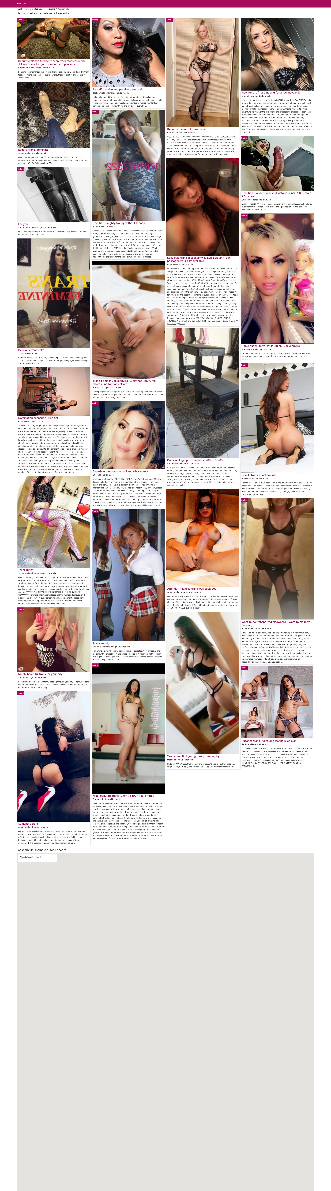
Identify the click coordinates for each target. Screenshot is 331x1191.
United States (38, 9)
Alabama (51, 9)
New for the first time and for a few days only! (271, 92)
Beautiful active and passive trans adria (118, 89)
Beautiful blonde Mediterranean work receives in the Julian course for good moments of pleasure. (52, 62)
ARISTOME (22, 3)
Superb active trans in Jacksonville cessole (120, 471)
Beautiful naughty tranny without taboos (119, 223)
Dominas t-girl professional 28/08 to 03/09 (195, 460)
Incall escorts (23, 9)
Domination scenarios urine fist (38, 418)
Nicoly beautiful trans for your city (40, 674)
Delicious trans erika (31, 350)
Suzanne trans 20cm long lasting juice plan (269, 740)
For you (23, 224)
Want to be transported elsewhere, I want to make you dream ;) (277, 623)
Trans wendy (101, 643)
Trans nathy (26, 569)
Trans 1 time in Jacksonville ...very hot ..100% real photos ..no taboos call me (124, 382)
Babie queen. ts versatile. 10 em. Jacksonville (271, 346)
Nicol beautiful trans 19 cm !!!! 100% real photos (123, 795)
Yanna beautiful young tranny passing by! (193, 756)
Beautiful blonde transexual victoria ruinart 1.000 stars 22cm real (276, 194)
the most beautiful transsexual (186, 129)
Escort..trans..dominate (33, 149)
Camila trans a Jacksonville (259, 475)
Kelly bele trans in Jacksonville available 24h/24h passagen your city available (199, 259)
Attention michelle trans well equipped (191, 588)
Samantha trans (28, 823)
